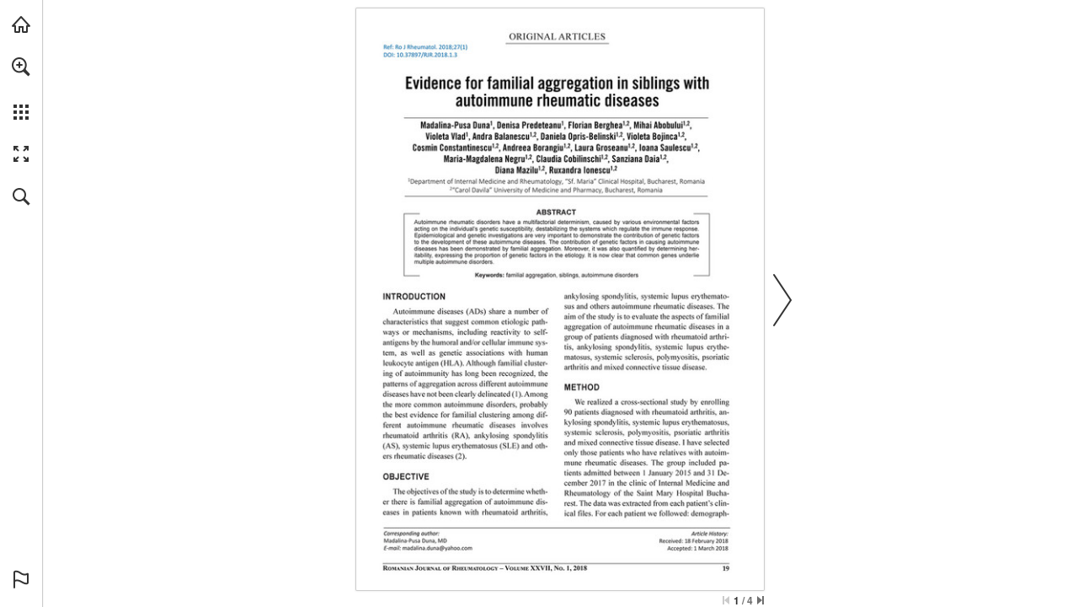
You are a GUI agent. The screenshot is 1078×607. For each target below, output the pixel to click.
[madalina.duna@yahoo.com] (437, 548)
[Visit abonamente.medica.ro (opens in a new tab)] (21, 24)
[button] (21, 67)
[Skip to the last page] (760, 600)
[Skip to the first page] (726, 600)
